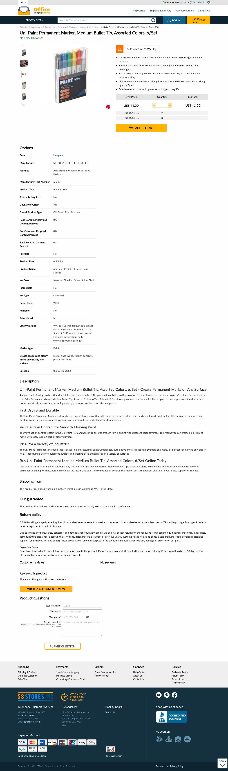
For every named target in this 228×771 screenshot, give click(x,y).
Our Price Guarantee (27, 675)
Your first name (53, 605)
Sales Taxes (23, 679)
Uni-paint (58, 155)
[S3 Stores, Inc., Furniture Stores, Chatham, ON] (171, 717)
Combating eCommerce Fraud (70, 679)
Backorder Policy (180, 672)
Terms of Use (178, 679)
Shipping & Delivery (160, 10)
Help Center (139, 10)
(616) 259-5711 (198, 2)
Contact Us (204, 10)
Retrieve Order (102, 675)
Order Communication (105, 672)
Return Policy (178, 675)
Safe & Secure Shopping (67, 672)
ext (87, 616)
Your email (55, 611)
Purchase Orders (184, 10)
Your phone (54, 617)
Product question (52, 622)
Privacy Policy (178, 682)
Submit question (62, 646)
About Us (137, 675)
